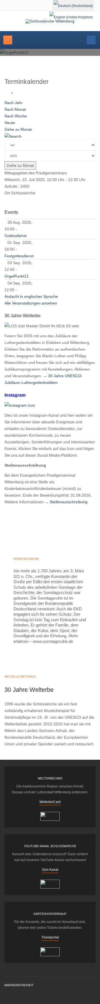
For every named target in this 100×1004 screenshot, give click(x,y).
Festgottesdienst (19, 256)
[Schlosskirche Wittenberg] (50, 21)
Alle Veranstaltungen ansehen (30, 303)
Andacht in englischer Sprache (31, 296)
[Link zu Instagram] (19, 405)
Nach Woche (15, 116)
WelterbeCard (50, 802)
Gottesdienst (15, 235)
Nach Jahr (13, 102)
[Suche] (12, 136)
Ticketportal (50, 937)
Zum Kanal (50, 870)
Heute (9, 122)
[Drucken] (17, 92)
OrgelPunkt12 (16, 276)
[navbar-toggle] (7, 40)
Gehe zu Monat (18, 129)
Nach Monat (15, 109)
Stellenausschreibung (69, 502)
